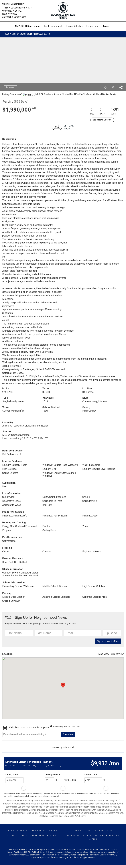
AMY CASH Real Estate (27, 26)
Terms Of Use (82, 830)
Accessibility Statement (83, 835)
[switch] (105, 87)
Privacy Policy (103, 830)
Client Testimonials (53, 26)
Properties (93, 27)
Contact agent (10, 87)
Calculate (68, 734)
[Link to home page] (63, 10)
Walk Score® (68, 747)
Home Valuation (74, 26)
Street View (117, 654)
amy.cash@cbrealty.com (14, 17)
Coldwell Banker (18, 830)
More (107, 28)
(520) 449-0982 (9, 14)
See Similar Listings (102, 120)
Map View (103, 654)
